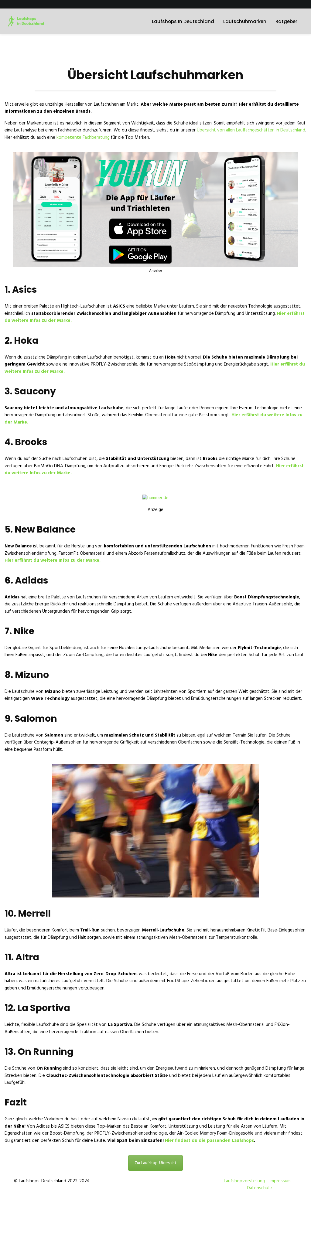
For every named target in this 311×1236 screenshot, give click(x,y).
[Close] (229, 589)
